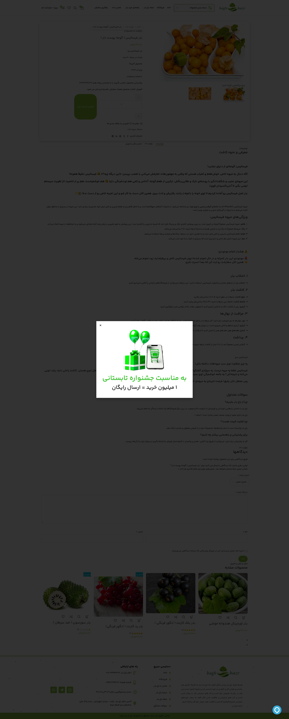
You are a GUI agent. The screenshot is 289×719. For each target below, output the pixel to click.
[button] (100, 325)
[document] (144, 359)
